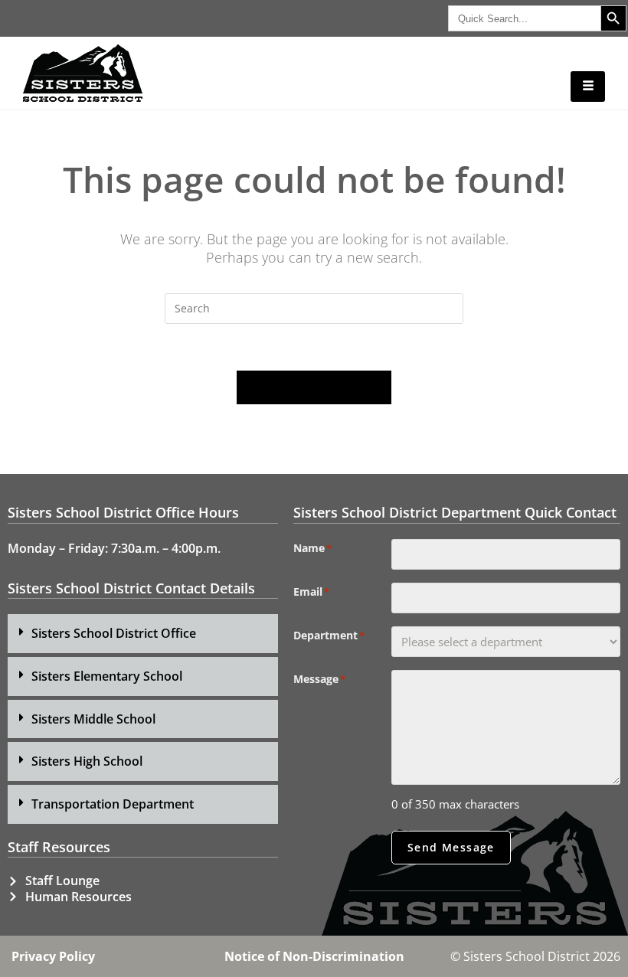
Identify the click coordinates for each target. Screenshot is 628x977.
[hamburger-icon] (588, 86)
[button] (143, 633)
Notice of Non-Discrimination (314, 956)
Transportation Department (112, 804)
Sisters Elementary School (106, 676)
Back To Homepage (314, 387)
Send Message (451, 847)
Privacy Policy (53, 956)
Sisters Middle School (93, 719)
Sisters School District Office (113, 633)
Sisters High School (86, 761)
